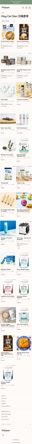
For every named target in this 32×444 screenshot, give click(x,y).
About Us (3, 401)
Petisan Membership (5, 406)
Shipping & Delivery (5, 411)
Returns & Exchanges (6, 414)
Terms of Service (5, 419)
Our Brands (3, 398)
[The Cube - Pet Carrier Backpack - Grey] (18, 248)
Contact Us (3, 403)
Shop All (3, 396)
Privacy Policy (4, 416)
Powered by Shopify (16, 442)
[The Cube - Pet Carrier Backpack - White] (17, 248)
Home (2, 13)
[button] (4, 46)
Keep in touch (6, 424)
